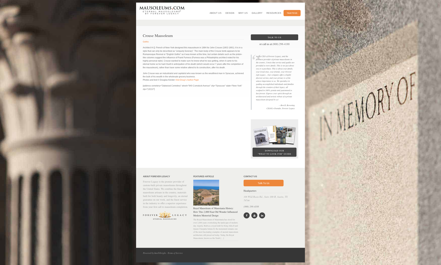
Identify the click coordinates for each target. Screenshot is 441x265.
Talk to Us (292, 13)
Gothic (146, 42)
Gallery (257, 13)
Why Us (243, 13)
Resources (273, 13)
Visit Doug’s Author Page (187, 80)
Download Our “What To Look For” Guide (274, 152)
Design (229, 13)
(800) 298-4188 (281, 44)
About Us (216, 13)
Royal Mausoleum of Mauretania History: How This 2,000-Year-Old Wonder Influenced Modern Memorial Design (215, 212)
